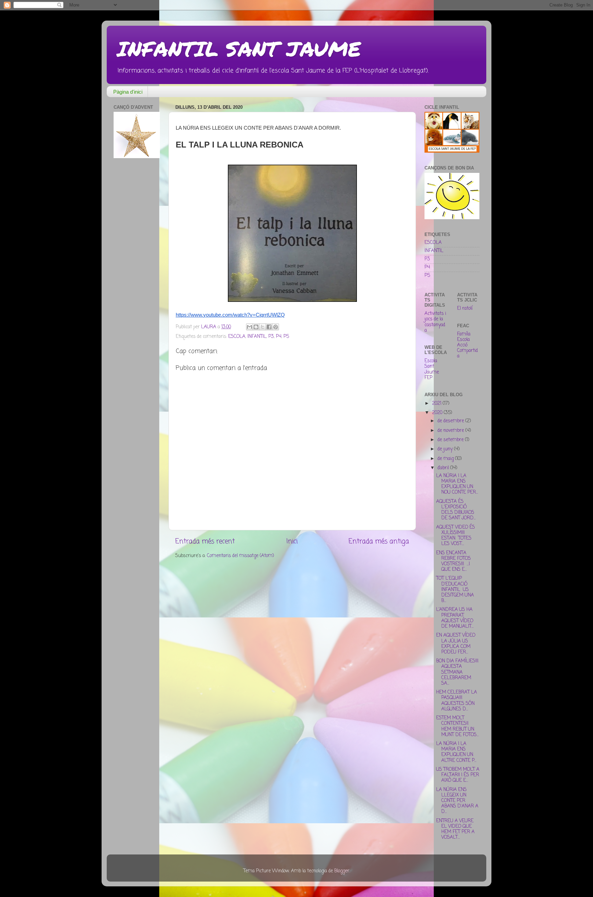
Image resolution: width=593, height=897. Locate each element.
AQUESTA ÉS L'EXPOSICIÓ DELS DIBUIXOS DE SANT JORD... (456, 510)
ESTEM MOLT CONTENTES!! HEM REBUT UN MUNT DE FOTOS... (457, 727)
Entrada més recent (205, 541)
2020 (438, 412)
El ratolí (465, 308)
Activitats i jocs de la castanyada (435, 322)
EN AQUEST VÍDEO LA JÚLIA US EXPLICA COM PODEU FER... (455, 644)
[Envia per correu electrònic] (249, 326)
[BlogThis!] (256, 326)
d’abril (444, 468)
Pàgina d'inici (127, 92)
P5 (286, 336)
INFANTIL (256, 336)
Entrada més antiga (379, 541)
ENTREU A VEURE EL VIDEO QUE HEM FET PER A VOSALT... (455, 829)
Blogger (341, 871)
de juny (446, 449)
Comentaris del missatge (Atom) (240, 555)
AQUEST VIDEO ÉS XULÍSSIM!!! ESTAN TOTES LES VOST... (455, 536)
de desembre (451, 421)
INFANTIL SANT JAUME (239, 48)
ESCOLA (236, 336)
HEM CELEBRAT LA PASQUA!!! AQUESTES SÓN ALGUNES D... (456, 701)
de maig (446, 458)
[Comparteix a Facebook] (269, 326)
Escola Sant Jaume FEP (432, 369)
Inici (292, 541)
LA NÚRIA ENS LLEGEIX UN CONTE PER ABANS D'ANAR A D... (457, 801)
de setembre (451, 440)
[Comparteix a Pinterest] (275, 326)
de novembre (451, 430)
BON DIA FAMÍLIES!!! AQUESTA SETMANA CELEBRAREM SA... (457, 672)
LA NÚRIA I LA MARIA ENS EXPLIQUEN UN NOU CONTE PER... (457, 484)
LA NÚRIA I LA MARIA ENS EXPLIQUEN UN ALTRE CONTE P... (456, 752)
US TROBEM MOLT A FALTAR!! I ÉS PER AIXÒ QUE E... (457, 775)
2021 (437, 403)
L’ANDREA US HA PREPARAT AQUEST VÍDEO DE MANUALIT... (455, 618)
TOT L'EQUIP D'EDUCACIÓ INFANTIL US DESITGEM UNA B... (455, 589)
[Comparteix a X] (262, 326)
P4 (278, 336)
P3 (271, 336)
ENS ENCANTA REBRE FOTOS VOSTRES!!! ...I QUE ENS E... (453, 562)
